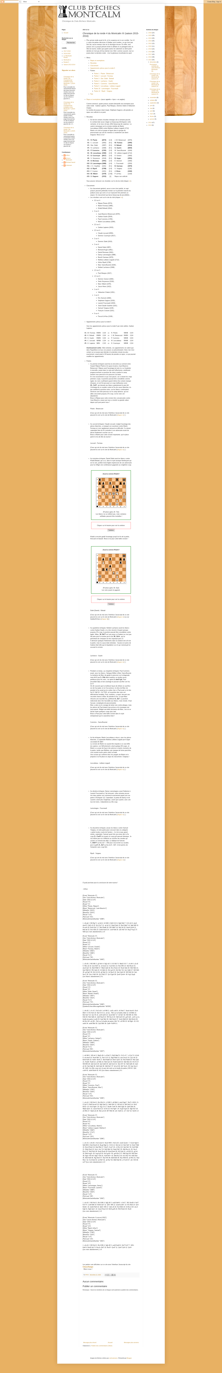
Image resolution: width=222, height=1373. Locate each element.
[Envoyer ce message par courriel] (106, 1275)
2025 (150, 35)
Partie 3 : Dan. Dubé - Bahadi (104, 78)
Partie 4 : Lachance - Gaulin (103, 81)
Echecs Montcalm (69, 159)
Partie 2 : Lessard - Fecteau (103, 76)
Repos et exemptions (97, 60)
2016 (150, 57)
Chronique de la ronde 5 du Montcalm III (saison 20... (155, 76)
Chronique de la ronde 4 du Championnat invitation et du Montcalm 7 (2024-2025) (69, 106)
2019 (150, 49)
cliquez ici (120, 415)
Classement (94, 65)
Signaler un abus (68, 70)
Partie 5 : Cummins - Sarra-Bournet (106, 83)
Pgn (91, 94)
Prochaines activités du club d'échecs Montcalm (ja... (155, 68)
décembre (153, 62)
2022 (150, 43)
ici (130, 181)
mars (151, 114)
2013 (150, 125)
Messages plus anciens (131, 1342)
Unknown (69, 165)
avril (151, 111)
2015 (150, 60)
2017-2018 (67, 51)
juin (151, 105)
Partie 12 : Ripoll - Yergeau (103, 91)
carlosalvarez (113, 1358)
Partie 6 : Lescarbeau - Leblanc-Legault (107, 86)
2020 (150, 46)
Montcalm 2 (67, 60)
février (152, 116)
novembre (153, 97)
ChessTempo (88, 1267)
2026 (150, 33)
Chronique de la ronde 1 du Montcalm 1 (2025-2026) (69, 130)
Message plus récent (89, 1342)
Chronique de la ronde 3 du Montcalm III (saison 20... (155, 91)
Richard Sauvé (70, 162)
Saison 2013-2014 (69, 64)
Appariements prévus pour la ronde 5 (102, 68)
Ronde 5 (66, 62)
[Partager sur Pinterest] (115, 1275)
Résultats (93, 63)
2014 (150, 122)
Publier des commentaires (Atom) (101, 1346)
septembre (153, 103)
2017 (150, 54)
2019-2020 (67, 53)
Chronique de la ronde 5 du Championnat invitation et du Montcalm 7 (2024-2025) (69, 81)
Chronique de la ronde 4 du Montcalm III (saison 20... (155, 84)
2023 (150, 41)
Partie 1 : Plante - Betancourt (104, 73)
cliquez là (105, 619)
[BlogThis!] (108, 1275)
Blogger (129, 1358)
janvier (152, 119)
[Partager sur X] (110, 1275)
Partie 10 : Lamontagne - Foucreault (106, 88)
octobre (152, 100)
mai (151, 108)
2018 (150, 52)
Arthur (68, 155)
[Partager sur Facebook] (112, 1275)
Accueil (110, 1342)
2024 (150, 38)
